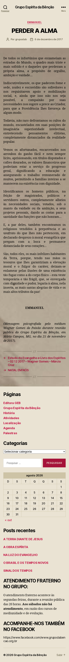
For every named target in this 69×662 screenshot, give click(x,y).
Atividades (11, 418)
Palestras (10, 433)
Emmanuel (34, 22)
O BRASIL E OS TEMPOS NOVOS (25, 563)
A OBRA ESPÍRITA (15, 547)
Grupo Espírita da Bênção (34, 7)
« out (8, 520)
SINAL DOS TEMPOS (17, 570)
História (9, 413)
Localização (12, 423)
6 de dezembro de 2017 (49, 39)
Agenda (9, 428)
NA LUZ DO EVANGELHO (20, 555)
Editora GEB (12, 403)
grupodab (21, 39)
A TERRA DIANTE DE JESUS (23, 539)
